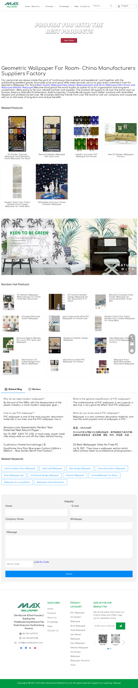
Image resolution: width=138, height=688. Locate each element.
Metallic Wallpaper (79, 648)
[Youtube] (35, 648)
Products (51, 613)
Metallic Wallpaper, (23, 87)
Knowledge (52, 622)
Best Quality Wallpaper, (50, 85)
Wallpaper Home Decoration (50, 482)
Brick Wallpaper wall (14, 475)
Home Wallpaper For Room (104, 475)
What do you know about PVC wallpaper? (96, 413)
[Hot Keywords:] (111, 5)
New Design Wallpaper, (75, 85)
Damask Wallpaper (75, 475)
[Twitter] (30, 648)
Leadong (107, 683)
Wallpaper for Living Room (17, 482)
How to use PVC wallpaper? (19, 413)
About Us (52, 618)
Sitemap (117, 683)
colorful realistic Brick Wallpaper (19, 468)
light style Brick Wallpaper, (102, 85)
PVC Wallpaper (77, 613)
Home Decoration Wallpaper (111, 468)
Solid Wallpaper (78, 630)
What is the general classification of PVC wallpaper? (102, 399)
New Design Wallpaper (80, 468)
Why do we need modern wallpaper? (24, 399)
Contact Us (52, 631)
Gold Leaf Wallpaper (52, 468)
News (49, 626)
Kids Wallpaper (77, 643)
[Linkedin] (26, 648)
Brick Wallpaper (77, 626)
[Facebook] (21, 648)
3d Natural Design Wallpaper (45, 475)
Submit (69, 574)
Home (50, 609)
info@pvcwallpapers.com (30, 643)
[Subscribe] (120, 625)
